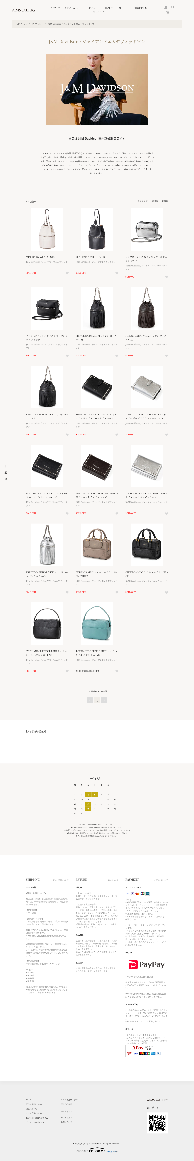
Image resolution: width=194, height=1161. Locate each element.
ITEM (107, 8)
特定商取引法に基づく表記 (37, 1117)
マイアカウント (67, 1111)
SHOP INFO (140, 8)
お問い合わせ (66, 1122)
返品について (31, 1108)
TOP (17, 23)
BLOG (121, 8)
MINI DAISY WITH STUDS (40, 257)
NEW (54, 8)
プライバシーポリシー (35, 1122)
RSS (62, 1104)
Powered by (82, 1150)
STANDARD (71, 8)
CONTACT (99, 12)
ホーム (29, 1099)
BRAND (91, 8)
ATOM (69, 1104)
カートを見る (66, 1117)
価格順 (155, 201)
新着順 (165, 201)
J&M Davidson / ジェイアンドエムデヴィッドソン (71, 23)
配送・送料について (34, 1104)
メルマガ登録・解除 (69, 1099)
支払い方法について (34, 1113)
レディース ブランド (33, 23)
